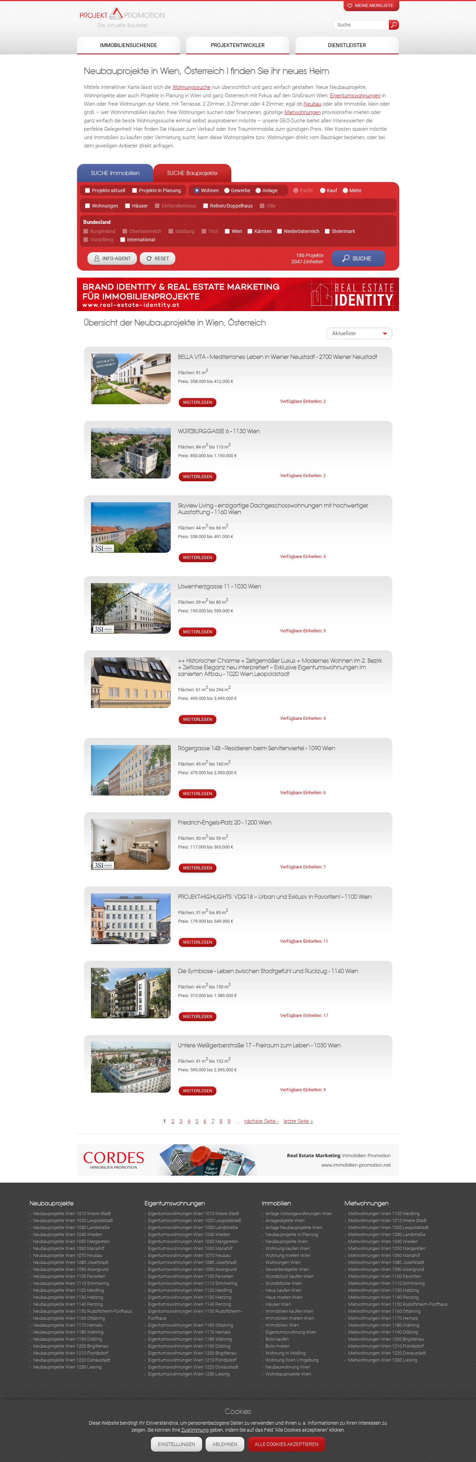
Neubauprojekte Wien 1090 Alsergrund (70, 1269)
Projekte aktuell (108, 190)
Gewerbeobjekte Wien (287, 1269)
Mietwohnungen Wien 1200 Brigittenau (386, 1339)
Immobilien (276, 1203)
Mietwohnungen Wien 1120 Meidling (384, 1213)
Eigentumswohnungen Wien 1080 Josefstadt (192, 1262)
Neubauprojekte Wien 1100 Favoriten (69, 1276)
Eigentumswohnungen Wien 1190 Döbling (189, 1346)
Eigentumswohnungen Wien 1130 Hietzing (189, 1297)
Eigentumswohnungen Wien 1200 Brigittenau (192, 1353)
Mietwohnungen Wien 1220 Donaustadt (387, 1353)
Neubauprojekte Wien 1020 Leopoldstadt (73, 1220)
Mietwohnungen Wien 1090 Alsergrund (386, 1269)
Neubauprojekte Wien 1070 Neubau (67, 1255)
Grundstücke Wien (284, 1283)
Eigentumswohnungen (355, 95)
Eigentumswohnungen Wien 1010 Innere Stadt (193, 1213)
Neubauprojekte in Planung (292, 1234)
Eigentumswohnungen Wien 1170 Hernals (189, 1332)
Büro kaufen (277, 1339)
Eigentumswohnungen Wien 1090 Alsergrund (192, 1269)
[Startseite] (122, 17)
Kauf (332, 190)
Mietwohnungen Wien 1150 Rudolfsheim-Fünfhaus (398, 1304)
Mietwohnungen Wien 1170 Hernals (383, 1318)
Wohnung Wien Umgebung (292, 1360)
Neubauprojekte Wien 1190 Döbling (67, 1339)
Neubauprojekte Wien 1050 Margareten (71, 1241)
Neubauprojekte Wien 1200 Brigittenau (70, 1346)
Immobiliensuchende (128, 45)
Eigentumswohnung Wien (291, 1332)
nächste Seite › (261, 1121)
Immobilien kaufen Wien (289, 1311)
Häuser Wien (278, 1304)
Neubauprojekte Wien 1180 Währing (68, 1332)
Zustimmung (195, 1430)
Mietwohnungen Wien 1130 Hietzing (383, 1290)
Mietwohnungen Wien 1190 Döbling (383, 1332)
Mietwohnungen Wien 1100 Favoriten (384, 1276)
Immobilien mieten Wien (290, 1318)
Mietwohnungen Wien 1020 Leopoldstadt (388, 1227)
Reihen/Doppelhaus (231, 206)
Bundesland (96, 222)
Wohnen (210, 190)
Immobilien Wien (282, 1325)
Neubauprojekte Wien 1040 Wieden (67, 1234)
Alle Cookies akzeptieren (286, 1444)
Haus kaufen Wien (283, 1290)
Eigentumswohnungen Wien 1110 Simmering (192, 1283)
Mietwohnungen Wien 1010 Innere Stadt (387, 1220)
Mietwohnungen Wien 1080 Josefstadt (386, 1262)
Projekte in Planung (160, 190)
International (141, 239)
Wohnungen (105, 206)
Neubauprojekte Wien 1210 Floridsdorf (70, 1353)
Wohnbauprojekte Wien (288, 1374)
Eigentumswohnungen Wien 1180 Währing (190, 1339)
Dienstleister (347, 45)
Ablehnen (225, 1444)
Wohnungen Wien (283, 1262)
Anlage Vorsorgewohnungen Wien (299, 1213)
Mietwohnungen (302, 112)
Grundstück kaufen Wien (290, 1276)
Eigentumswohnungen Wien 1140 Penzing (189, 1304)
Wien (237, 231)
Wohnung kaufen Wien (288, 1248)
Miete (355, 190)
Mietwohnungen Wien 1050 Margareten (386, 1248)
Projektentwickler (237, 45)
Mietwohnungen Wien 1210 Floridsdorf (386, 1346)
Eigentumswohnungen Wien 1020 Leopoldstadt (194, 1220)
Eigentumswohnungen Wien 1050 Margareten (193, 1241)
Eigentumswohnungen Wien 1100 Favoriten (190, 1276)
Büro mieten (278, 1346)
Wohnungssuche (191, 87)
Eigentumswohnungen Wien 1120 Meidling (190, 1290)
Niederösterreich (302, 231)
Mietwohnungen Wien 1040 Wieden (383, 1241)
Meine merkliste (374, 5)
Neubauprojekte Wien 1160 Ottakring (69, 1318)
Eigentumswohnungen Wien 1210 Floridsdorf (192, 1360)
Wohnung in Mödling (286, 1353)
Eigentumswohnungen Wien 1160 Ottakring (190, 1325)
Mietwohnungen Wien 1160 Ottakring (384, 1311)
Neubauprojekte (52, 1203)
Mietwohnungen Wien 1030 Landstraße (386, 1234)
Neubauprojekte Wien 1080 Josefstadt (70, 1262)
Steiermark (343, 231)
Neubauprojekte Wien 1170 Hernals (67, 1325)
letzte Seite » (298, 1121)
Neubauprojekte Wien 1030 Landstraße (71, 1227)
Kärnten (263, 231)
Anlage (269, 190)
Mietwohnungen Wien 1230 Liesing (382, 1360)
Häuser (140, 206)
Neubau (312, 104)
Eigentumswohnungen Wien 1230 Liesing (189, 1374)
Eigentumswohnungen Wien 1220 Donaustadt (193, 1367)
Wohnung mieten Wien (288, 1255)
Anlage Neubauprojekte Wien (294, 1227)
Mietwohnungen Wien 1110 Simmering (386, 1283)
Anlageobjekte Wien (285, 1220)
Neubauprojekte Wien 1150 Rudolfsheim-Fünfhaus (82, 1311)
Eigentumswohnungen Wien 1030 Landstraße (193, 1227)
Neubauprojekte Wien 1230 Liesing (67, 1367)
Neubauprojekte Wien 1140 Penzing (68, 1304)
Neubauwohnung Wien (288, 1367)
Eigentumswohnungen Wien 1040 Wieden (189, 1234)
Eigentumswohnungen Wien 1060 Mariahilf (190, 1248)
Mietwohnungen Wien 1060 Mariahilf (384, 1255)
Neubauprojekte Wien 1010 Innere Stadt (72, 1213)
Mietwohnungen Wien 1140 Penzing (383, 1297)
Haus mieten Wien (284, 1297)
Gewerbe (240, 190)
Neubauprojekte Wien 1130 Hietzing (68, 1297)
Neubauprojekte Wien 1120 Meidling (68, 1290)
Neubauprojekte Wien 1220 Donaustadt (71, 1360)
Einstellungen (176, 1444)
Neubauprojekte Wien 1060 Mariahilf (68, 1248)
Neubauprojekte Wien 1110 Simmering (71, 1283)
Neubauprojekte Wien (287, 1241)
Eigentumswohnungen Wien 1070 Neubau (189, 1255)
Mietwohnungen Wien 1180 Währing (383, 1325)
